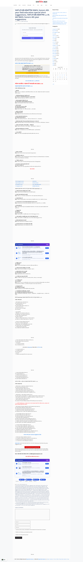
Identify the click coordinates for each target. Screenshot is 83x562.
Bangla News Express (30, 559)
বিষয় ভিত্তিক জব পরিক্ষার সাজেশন (36, 186)
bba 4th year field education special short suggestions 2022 (25, 485)
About (48, 559)
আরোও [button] (46, 5)
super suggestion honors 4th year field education (38, 492)
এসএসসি (53, 43)
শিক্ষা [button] (33, 5)
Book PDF (54, 30)
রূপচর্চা (53, 56)
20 (62, 77)
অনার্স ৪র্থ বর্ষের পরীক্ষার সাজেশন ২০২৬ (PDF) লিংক (32, 80)
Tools (51, 5)
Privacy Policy (61, 559)
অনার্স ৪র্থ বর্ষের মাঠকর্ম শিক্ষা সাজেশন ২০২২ (30, 493)
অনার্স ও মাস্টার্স (19, 484)
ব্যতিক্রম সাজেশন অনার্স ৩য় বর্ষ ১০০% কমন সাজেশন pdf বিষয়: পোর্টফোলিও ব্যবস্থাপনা (39, 497)
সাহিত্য (53, 63)
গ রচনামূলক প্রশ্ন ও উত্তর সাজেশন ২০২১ (36, 494)
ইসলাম (38, 5)
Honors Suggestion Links (19, 181)
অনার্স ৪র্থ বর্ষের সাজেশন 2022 (39, 493)
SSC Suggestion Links (18, 186)
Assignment (54, 29)
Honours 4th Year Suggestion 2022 (38, 489)
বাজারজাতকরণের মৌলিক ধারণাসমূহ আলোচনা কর (58, 21)
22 (66, 77)
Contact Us (51, 559)
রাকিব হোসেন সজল (30, 347)
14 (64, 75)
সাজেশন (20, 5)
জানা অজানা (54, 48)
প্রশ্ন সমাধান (24, 5)
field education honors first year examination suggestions (36, 486)
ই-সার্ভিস (53, 38)
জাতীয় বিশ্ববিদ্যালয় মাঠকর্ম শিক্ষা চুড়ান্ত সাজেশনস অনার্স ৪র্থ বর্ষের (27, 495)
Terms (55, 559)
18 (57, 77)
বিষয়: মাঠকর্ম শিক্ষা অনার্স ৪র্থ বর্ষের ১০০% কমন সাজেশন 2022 (37, 496)
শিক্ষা (16, 484)
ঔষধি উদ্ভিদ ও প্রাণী (55, 45)
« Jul (53, 84)
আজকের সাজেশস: (17, 443)
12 (59, 75)
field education (38, 485)
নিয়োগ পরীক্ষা (15, 5)
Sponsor (65, 559)
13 (62, 75)
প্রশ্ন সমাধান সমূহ (34, 181)
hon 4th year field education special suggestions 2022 (25, 488)
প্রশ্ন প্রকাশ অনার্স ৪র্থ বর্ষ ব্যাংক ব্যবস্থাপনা (25, 496)
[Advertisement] (32, 48)
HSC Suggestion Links (18, 184)
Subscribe (32, 38)
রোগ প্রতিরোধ (54, 58)
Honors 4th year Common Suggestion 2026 (32, 434)
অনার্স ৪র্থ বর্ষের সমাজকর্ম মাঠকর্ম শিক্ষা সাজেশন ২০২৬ (24, 63)
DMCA (57, 559)
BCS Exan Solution (35, 182)
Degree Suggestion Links (19, 182)
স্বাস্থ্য (53, 65)
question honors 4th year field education (39, 490)
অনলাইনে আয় (54, 35)
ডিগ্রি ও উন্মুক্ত (54, 50)
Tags (68, 559)
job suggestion (55, 32)
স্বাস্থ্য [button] (41, 5)
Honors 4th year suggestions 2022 (26, 489)
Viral (53, 34)
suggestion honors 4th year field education (38, 491)
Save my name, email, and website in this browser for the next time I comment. (31, 529)
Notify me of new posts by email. (22, 534)
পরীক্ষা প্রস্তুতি (29, 5)
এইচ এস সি (54, 42)
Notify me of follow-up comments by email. (24, 532)
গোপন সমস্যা (54, 47)
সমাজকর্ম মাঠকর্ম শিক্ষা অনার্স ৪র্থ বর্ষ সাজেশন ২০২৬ (23, 86)
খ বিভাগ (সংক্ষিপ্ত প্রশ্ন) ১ (28, 494)
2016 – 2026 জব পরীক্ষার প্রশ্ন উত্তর (37, 184)
